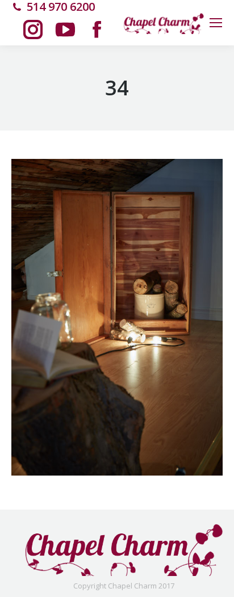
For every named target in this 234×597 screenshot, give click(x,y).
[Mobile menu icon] (216, 23)
